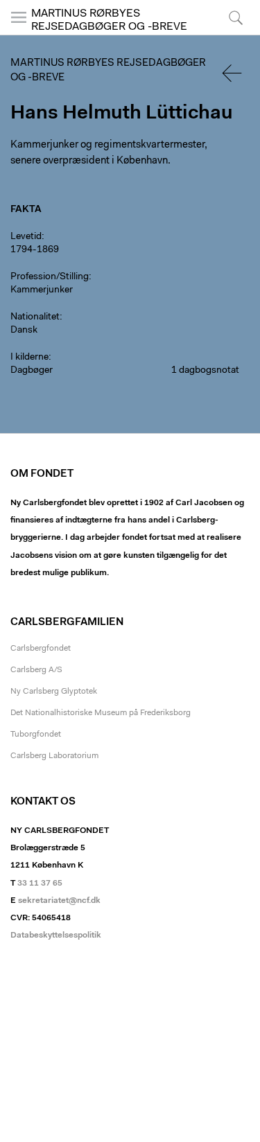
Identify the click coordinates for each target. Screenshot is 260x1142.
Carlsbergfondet (40, 648)
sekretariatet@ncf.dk (59, 901)
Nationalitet (35, 317)
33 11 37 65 (39, 883)
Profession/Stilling (49, 277)
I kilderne (29, 357)
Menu (19, 34)
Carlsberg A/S (36, 670)
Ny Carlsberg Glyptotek (53, 691)
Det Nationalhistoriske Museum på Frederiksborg (100, 713)
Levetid (26, 237)
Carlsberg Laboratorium (54, 756)
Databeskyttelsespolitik (55, 935)
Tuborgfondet (35, 734)
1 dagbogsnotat (205, 371)
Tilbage (233, 73)
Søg (227, 34)
